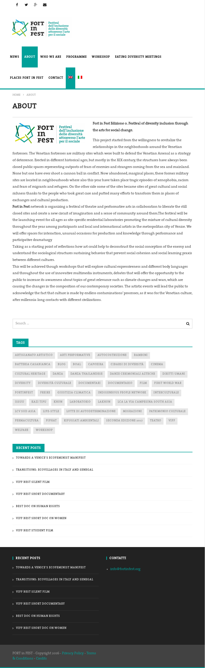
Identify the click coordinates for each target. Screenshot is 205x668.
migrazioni (132, 411)
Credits (41, 659)
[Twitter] (26, 4)
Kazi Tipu (39, 402)
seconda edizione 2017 (124, 420)
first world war (168, 383)
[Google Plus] (35, 4)
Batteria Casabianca (32, 364)
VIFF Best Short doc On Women (41, 518)
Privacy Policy (73, 653)
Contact (55, 77)
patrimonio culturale (167, 411)
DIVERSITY (23, 383)
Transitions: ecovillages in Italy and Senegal (54, 470)
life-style (51, 411)
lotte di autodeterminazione (91, 411)
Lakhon (104, 402)
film (143, 383)
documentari (89, 383)
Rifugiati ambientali (81, 420)
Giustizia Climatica (74, 392)
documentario (120, 383)
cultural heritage (30, 374)
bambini (141, 355)
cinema (157, 364)
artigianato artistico (34, 355)
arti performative (75, 355)
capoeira (96, 364)
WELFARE (21, 430)
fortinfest (24, 392)
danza (58, 374)
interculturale (166, 392)
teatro (155, 420)
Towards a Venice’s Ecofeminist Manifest (51, 458)
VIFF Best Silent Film (33, 482)
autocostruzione (112, 355)
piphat (51, 420)
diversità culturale (54, 383)
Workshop (101, 56)
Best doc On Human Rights (38, 506)
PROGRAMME (76, 56)
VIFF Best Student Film (34, 530)
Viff (171, 420)
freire (45, 392)
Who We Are (50, 56)
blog (62, 364)
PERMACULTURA (27, 420)
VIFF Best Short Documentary (40, 494)
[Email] (45, 4)
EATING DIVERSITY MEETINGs (138, 56)
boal (77, 364)
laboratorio (80, 402)
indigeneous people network (122, 392)
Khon (58, 402)
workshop (44, 430)
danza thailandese (86, 374)
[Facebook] (17, 4)
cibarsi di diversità (127, 364)
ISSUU (19, 402)
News (14, 56)
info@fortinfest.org (125, 569)
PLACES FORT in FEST (27, 77)
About (29, 56)
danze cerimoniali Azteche (132, 374)
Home (16, 95)
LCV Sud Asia (25, 411)
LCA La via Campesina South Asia (145, 402)
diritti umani (173, 374)
